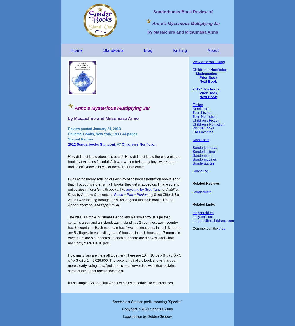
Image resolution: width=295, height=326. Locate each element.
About (213, 50)
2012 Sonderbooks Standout (91, 144)
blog (222, 228)
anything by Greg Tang (143, 189)
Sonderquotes (203, 163)
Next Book (208, 81)
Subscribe (200, 171)
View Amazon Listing (209, 62)
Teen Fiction (202, 113)
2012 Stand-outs (206, 89)
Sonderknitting (204, 151)
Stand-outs (113, 50)
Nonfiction (200, 109)
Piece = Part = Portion (131, 195)
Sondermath (202, 155)
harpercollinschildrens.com (213, 221)
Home (77, 50)
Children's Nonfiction (139, 144)
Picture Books (203, 128)
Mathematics (206, 74)
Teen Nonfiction (205, 116)
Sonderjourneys (205, 148)
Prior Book (208, 77)
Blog (148, 50)
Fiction (198, 105)
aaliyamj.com (203, 217)
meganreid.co (203, 213)
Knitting (180, 50)
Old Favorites (203, 132)
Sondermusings (205, 159)
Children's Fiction (206, 120)
